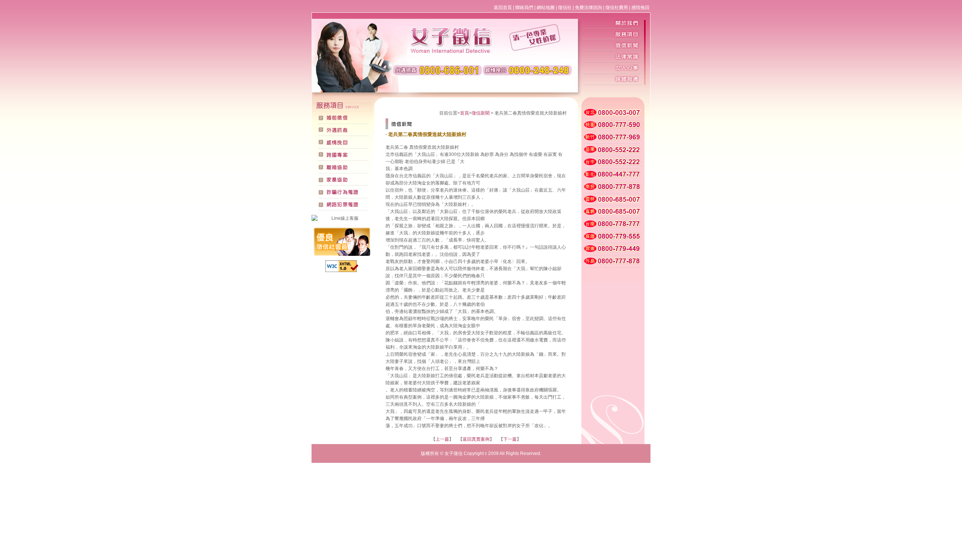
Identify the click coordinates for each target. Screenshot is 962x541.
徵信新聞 (481, 113)
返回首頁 (503, 7)
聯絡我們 (524, 7)
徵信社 (565, 7)
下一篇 (510, 439)
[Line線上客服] (342, 218)
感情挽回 (640, 7)
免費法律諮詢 (588, 7)
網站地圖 (546, 7)
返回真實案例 (476, 439)
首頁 (464, 113)
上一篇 (442, 439)
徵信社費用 (616, 7)
